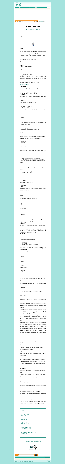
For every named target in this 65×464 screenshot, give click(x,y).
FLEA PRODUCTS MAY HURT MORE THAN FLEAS (26, 428)
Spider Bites (28, 441)
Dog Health (17, 7)
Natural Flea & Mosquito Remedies (36, 29)
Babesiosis (31, 29)
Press (36, 2)
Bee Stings (26, 441)
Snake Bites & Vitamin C (36, 441)
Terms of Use (46, 2)
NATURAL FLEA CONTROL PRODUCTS (25, 414)
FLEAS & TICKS (22, 410)
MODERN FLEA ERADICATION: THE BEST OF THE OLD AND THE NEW (28, 432)
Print (44, 21)
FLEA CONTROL (22, 429)
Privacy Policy (43, 2)
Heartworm (40, 441)
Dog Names (40, 7)
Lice (29, 29)
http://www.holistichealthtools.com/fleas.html (24, 84)
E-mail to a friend (41, 21)
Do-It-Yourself (31, 7)
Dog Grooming (21, 7)
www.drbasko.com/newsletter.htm (23, 134)
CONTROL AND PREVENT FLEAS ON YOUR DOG (26, 427)
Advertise (32, 2)
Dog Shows (45, 7)
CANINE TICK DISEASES (23, 415)
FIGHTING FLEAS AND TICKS (24, 422)
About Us (39, 2)
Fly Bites (31, 441)
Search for (17, 21)
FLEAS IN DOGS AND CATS (24, 419)
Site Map (49, 2)
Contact (34, 2)
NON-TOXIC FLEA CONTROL (24, 433)
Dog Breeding (26, 7)
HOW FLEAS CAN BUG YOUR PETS (24, 424)
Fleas (26, 29)
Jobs (40, 2)
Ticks (28, 29)
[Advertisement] (32, 15)
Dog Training (35, 7)
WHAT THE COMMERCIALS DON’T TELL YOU (25, 423)
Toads (32, 441)
